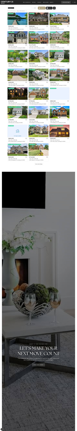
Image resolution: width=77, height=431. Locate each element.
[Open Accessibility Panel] (2, 429)
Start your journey (38, 364)
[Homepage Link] (7, 2)
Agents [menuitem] (51, 2)
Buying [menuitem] (34, 2)
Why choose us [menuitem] (26, 2)
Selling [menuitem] (39, 2)
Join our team (66, 2)
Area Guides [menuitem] (46, 2)
